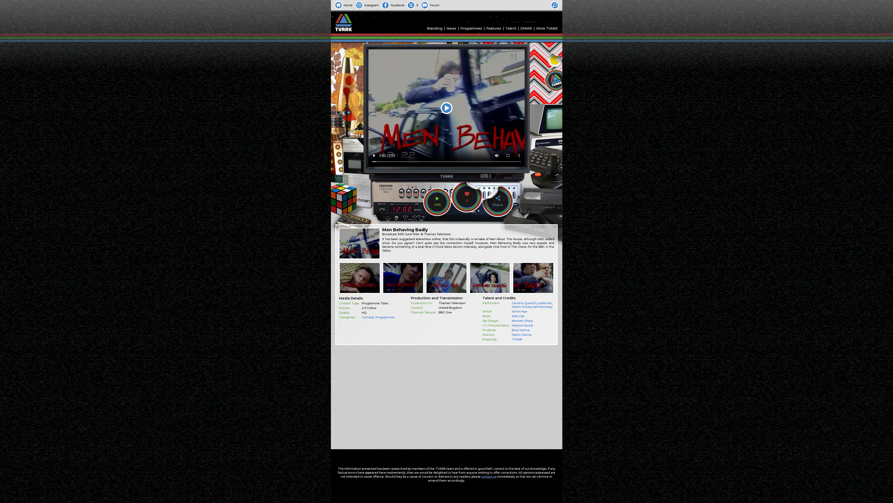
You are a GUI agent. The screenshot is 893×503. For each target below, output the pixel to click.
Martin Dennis (522, 334)
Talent (510, 28)
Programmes (471, 28)
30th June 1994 (408, 234)
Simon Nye (519, 311)
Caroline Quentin (524, 303)
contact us (488, 476)
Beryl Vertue (521, 330)
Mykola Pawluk (522, 325)
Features (493, 28)
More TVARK (547, 28)
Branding (434, 28)
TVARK (517, 339)
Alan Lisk (518, 316)
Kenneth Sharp (522, 321)
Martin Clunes (521, 307)
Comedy (368, 317)
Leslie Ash (545, 303)
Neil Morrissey (543, 307)
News (451, 28)
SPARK (526, 28)
